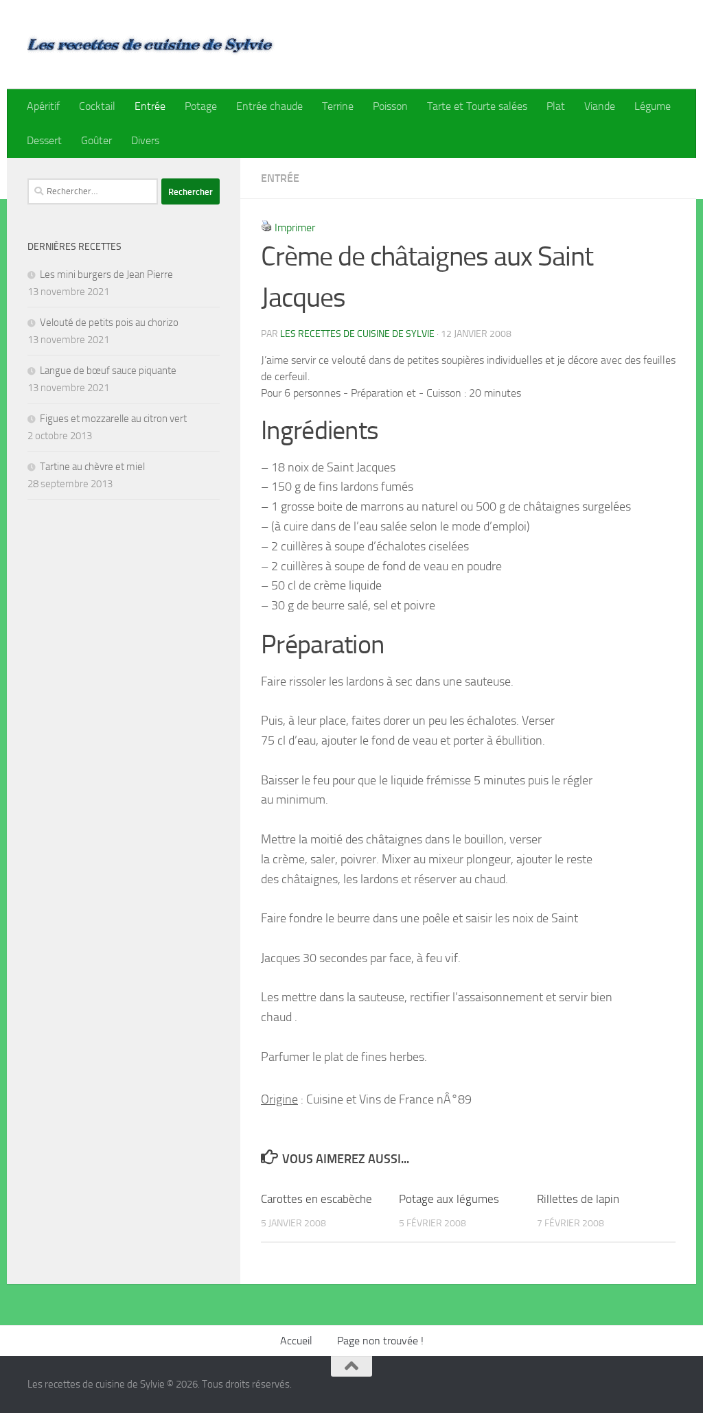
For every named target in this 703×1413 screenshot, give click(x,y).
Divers (145, 140)
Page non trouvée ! (380, 1340)
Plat (555, 106)
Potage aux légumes (449, 1199)
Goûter (96, 140)
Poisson (390, 106)
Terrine (338, 106)
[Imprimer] (266, 227)
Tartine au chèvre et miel (92, 466)
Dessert (44, 140)
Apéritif (43, 106)
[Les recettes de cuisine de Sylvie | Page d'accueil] (151, 44)
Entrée (150, 106)
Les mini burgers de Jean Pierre (106, 274)
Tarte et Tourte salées (477, 106)
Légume (652, 106)
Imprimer (295, 227)
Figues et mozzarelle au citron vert (113, 418)
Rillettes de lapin (578, 1199)
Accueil (296, 1340)
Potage (201, 106)
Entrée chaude (269, 106)
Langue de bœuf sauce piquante (108, 370)
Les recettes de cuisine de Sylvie (357, 334)
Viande (599, 106)
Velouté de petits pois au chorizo (109, 322)
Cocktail (97, 106)
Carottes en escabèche (316, 1199)
